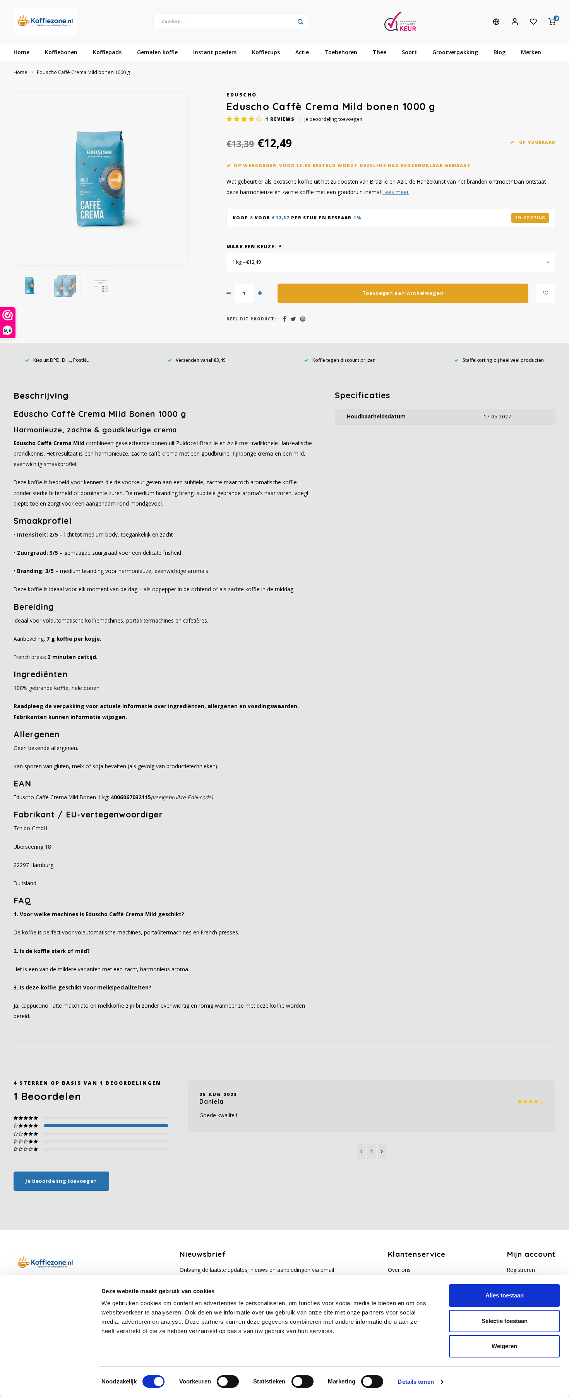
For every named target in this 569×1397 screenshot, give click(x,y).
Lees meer (395, 192)
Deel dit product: (251, 319)
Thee (379, 52)
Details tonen (416, 1381)
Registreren (521, 1269)
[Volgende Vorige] (382, 1151)
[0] (551, 21)
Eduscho (241, 94)
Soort (409, 52)
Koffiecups (266, 52)
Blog (500, 52)
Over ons (399, 1269)
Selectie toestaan (505, 1321)
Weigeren (504, 1346)
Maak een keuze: (253, 246)
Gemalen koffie (157, 52)
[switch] (228, 1381)
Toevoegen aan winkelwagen (403, 292)
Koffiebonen (61, 52)
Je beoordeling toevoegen (333, 119)
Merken (531, 52)
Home (21, 52)
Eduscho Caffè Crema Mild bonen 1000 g (83, 72)
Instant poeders (215, 52)
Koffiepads (107, 52)
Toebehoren (340, 52)
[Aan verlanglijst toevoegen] (545, 293)
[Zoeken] (300, 21)
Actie (302, 52)
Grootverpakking (455, 52)
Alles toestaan (504, 1295)
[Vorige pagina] (361, 1151)
